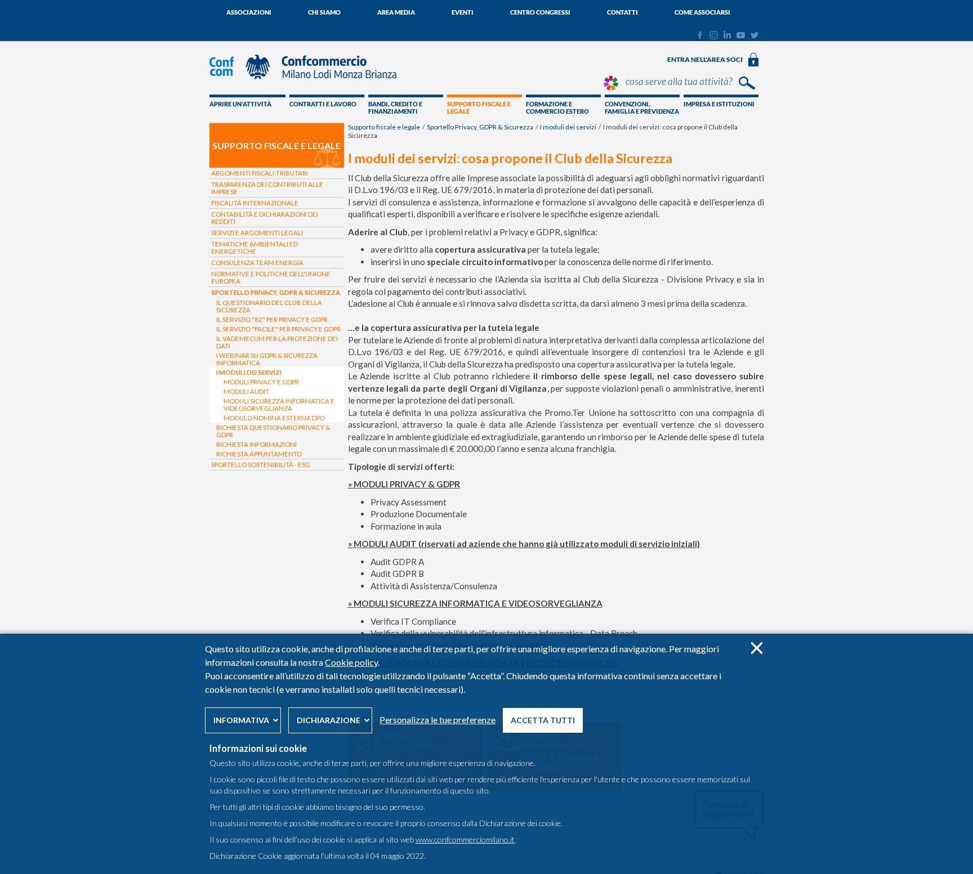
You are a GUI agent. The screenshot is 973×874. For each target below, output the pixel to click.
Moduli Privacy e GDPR (261, 382)
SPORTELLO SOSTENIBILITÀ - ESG (260, 464)
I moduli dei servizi (568, 127)
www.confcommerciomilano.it (465, 839)
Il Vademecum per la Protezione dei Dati (277, 342)
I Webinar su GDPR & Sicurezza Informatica (267, 359)
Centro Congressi (540, 12)
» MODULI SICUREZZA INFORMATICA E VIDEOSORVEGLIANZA (475, 603)
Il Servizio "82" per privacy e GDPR (272, 319)
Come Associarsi (702, 12)
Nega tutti (756, 648)
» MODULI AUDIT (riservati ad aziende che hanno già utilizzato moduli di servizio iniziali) (524, 544)
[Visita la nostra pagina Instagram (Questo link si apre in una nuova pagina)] (713, 36)
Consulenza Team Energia (257, 262)
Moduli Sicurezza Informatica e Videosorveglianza (279, 404)
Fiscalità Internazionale (254, 203)
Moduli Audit (246, 391)
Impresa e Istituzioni (719, 103)
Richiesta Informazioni (256, 444)
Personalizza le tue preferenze (438, 719)
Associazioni (248, 12)
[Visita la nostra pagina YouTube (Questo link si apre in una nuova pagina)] (741, 35)
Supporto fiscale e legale (479, 107)
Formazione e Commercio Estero (557, 107)
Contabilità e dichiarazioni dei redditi (264, 217)
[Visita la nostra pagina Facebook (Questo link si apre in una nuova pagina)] (699, 36)
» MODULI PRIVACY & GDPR (404, 484)
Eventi (463, 12)
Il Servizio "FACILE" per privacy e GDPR (278, 329)
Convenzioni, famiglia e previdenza (642, 107)
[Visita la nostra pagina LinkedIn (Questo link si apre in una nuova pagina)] (727, 35)
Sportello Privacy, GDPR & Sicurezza (480, 127)
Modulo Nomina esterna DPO (274, 418)
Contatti (622, 12)
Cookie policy (351, 662)
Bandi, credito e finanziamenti (395, 107)
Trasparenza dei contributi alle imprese (267, 188)
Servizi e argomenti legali (257, 232)
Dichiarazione (328, 720)
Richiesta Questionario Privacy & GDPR (273, 431)
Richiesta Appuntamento (259, 454)
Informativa (241, 720)
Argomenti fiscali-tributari (259, 173)
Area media (396, 12)
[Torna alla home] (308, 84)
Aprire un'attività (240, 103)
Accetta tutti (543, 720)
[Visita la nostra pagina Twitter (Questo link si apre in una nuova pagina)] (754, 35)
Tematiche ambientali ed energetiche (254, 247)
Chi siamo (324, 12)
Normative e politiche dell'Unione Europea (271, 277)
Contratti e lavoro (322, 103)
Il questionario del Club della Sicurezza (269, 306)
